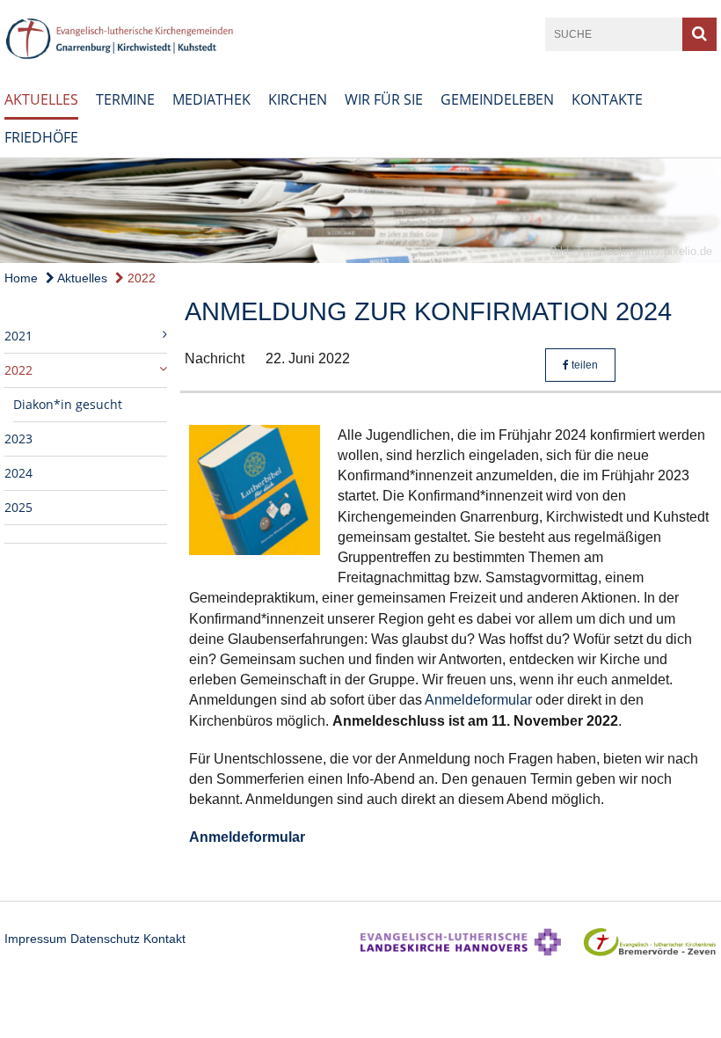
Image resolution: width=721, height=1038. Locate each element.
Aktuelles (41, 99)
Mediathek (211, 99)
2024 (18, 472)
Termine (125, 99)
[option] (360, 211)
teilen (583, 365)
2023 (18, 438)
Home (21, 278)
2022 (140, 278)
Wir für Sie (384, 99)
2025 (18, 507)
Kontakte (607, 99)
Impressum (35, 939)
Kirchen (297, 99)
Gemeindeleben (497, 99)
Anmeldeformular (478, 699)
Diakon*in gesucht (67, 404)
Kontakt (164, 939)
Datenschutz (105, 939)
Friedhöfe (41, 137)
